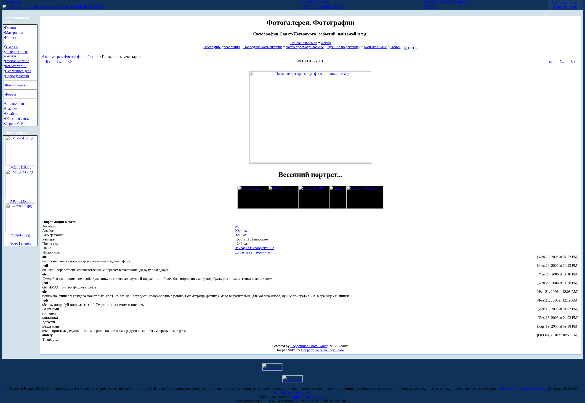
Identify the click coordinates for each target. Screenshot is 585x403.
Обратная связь (17, 118)
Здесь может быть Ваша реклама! (565, 5)
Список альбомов (303, 43)
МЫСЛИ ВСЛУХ (88, 7)
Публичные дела (18, 71)
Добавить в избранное (252, 252)
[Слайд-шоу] (70, 61)
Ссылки (11, 108)
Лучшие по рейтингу (343, 47)
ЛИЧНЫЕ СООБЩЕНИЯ (321, 7)
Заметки (11, 47)
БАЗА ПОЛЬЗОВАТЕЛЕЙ (444, 3)
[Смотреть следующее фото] (573, 61)
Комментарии (16, 66)
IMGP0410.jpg (20, 167)
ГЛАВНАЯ (11, 3)
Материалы (14, 33)
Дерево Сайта (16, 123)
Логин (326, 43)
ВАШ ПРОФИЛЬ (315, 3)
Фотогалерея (15, 85)
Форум (10, 94)
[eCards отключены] (550, 61)
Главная (11, 27)
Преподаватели (17, 76)
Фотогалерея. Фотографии (63, 57)
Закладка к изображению (254, 248)
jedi (237, 226)
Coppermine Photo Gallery (309, 346)
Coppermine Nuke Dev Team (322, 350)
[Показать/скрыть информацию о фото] (59, 61)
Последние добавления (222, 47)
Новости (12, 38)
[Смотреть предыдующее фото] (562, 61)
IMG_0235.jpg (20, 201)
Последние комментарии (262, 47)
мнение (17, 61)
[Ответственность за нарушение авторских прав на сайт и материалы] (292, 381)
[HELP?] (410, 47)
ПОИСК (430, 7)
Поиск (396, 47)
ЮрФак (241, 230)
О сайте (11, 113)
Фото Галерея (20, 243)
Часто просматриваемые (305, 47)
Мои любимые (375, 47)
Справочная (14, 103)
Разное (93, 57)
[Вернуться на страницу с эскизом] (48, 61)
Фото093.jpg (20, 235)
